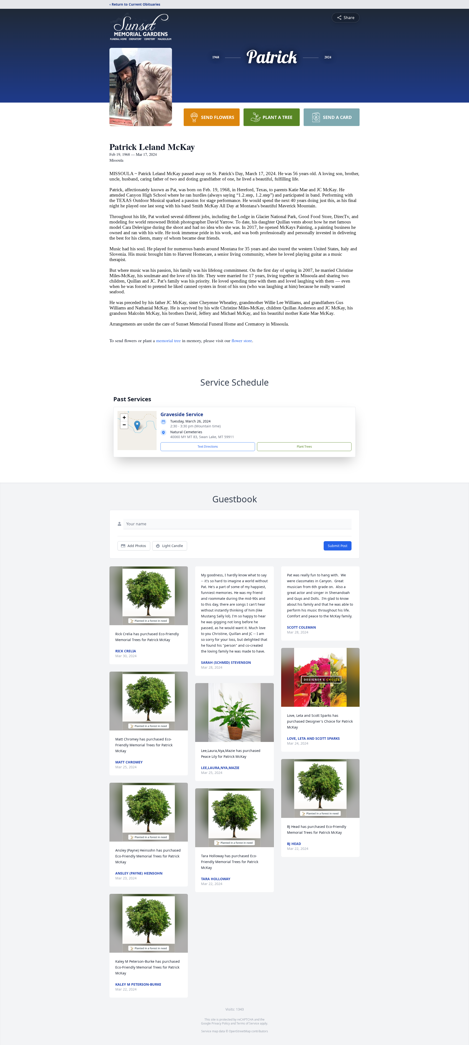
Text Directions (208, 446)
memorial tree (168, 340)
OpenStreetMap (240, 1031)
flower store (242, 340)
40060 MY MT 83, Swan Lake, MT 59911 (202, 436)
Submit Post (337, 545)
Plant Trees (304, 446)
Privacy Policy (221, 1023)
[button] (137, 426)
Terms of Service (247, 1023)
